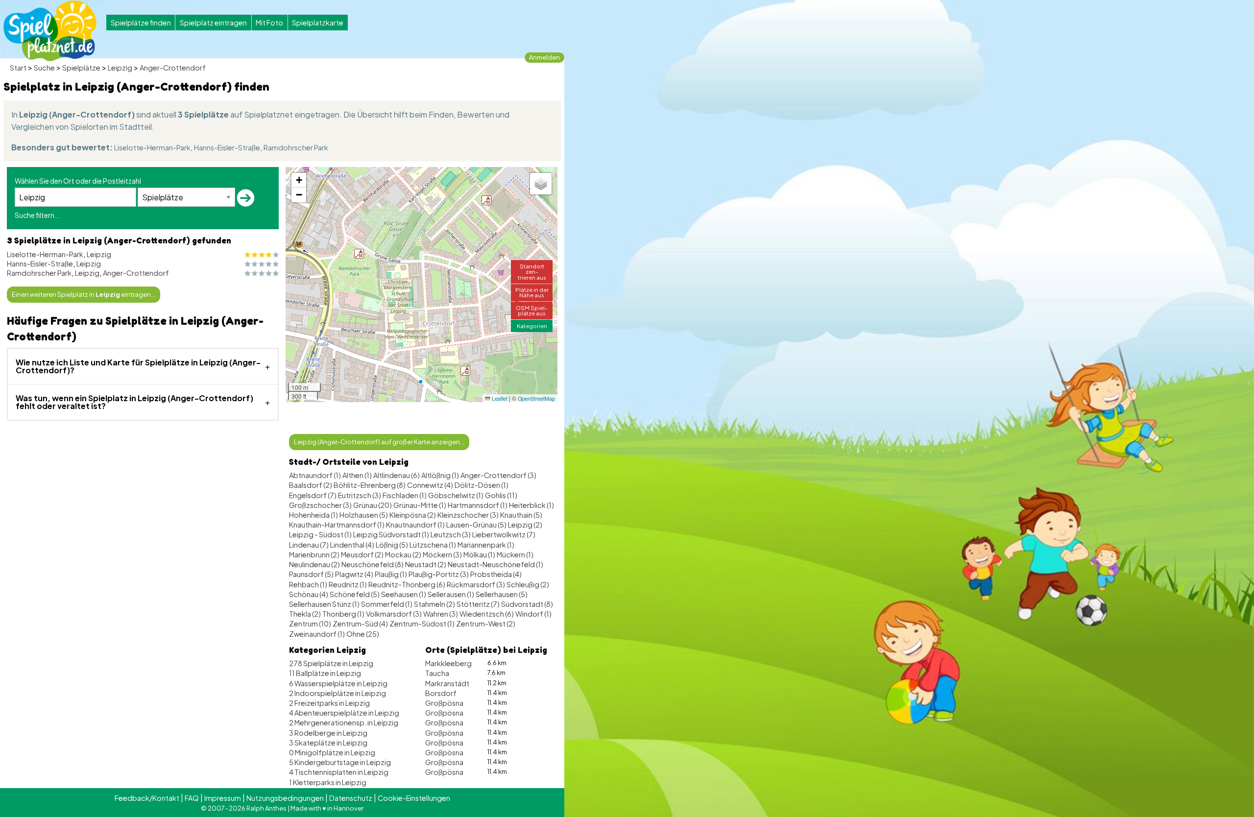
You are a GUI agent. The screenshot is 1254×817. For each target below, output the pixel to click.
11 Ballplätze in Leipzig (325, 673)
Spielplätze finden (141, 22)
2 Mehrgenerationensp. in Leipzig (343, 722)
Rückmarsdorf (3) (476, 584)
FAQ (192, 797)
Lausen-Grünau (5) (476, 524)
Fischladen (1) (405, 495)
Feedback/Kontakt (147, 797)
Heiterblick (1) (531, 505)
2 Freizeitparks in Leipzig (329, 702)
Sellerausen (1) (451, 594)
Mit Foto (269, 22)
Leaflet (498, 398)
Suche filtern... (37, 215)
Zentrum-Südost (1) (422, 623)
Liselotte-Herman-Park (152, 147)
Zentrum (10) (310, 623)
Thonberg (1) (343, 613)
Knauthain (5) (521, 514)
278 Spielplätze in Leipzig (331, 663)
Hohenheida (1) (313, 514)
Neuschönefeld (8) (372, 564)
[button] (465, 371)
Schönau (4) (308, 594)
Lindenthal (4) (352, 544)
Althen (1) (357, 475)
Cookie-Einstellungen (414, 797)
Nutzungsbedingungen (285, 797)
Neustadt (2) (425, 564)
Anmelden (544, 57)
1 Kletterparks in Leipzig (327, 782)
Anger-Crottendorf (173, 67)
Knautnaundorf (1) (415, 524)
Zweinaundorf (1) (317, 633)
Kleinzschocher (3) (468, 514)
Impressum (222, 797)
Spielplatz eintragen (213, 22)
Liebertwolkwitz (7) (503, 534)
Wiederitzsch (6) (486, 613)
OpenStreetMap (536, 398)
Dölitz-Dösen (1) (481, 485)
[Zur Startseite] (49, 30)
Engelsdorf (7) (313, 495)
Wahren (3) (440, 613)
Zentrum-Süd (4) (360, 623)
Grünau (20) (372, 505)
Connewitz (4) (430, 485)
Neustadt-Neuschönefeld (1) (495, 564)
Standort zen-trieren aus (532, 271)
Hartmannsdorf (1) (477, 505)
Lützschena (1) (433, 544)
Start (18, 67)
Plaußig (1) (391, 574)
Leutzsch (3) (451, 534)
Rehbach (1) (308, 584)
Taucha (437, 673)
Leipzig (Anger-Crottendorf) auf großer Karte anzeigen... (379, 442)
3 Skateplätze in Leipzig (328, 742)
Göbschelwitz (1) (455, 495)
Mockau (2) (403, 554)
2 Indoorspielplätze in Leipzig (337, 693)
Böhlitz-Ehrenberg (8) (370, 485)
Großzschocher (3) (320, 505)
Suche (44, 67)
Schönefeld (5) (355, 594)
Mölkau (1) (479, 554)
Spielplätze (81, 67)
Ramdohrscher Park (296, 147)
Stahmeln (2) (434, 604)
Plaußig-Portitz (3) (439, 574)
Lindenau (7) (309, 544)
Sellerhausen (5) (502, 594)
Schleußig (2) (527, 584)
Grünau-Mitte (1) (419, 505)
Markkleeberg (448, 663)
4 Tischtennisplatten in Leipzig (338, 772)
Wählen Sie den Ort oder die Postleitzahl (78, 180)
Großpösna (444, 702)
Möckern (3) (442, 554)
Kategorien (532, 325)
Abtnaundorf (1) (315, 475)
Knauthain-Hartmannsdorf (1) (337, 524)
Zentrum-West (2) (485, 623)
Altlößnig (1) (440, 475)
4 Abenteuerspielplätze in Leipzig (344, 712)
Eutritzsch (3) (359, 495)
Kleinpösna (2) (412, 514)
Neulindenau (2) (314, 564)
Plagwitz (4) (354, 574)
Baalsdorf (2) (310, 485)
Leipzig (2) (525, 524)
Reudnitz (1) (348, 584)
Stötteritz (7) (478, 604)
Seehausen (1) (403, 594)
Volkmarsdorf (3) (394, 613)
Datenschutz (350, 797)
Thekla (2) (305, 613)
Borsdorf (441, 693)
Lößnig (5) (392, 544)
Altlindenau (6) (396, 475)
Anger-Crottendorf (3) (498, 475)
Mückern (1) (515, 554)
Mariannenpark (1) (486, 544)
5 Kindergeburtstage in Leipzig (340, 762)
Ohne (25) (362, 633)
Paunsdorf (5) (311, 574)
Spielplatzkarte (317, 22)
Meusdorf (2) (362, 554)
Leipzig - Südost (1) (320, 534)
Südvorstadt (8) (527, 604)
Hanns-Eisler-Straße (227, 147)
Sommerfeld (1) (386, 604)
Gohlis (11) (501, 495)
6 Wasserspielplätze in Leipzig (338, 683)
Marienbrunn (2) (314, 554)
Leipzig (120, 67)
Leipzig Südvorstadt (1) (391, 534)
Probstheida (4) (496, 574)
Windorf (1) (533, 613)
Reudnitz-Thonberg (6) (406, 584)
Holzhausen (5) (363, 514)
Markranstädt (447, 683)
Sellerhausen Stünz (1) (324, 604)
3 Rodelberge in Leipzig (328, 732)
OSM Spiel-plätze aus (532, 310)
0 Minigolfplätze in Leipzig (332, 752)
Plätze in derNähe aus (532, 292)
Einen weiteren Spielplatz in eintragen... (83, 294)
